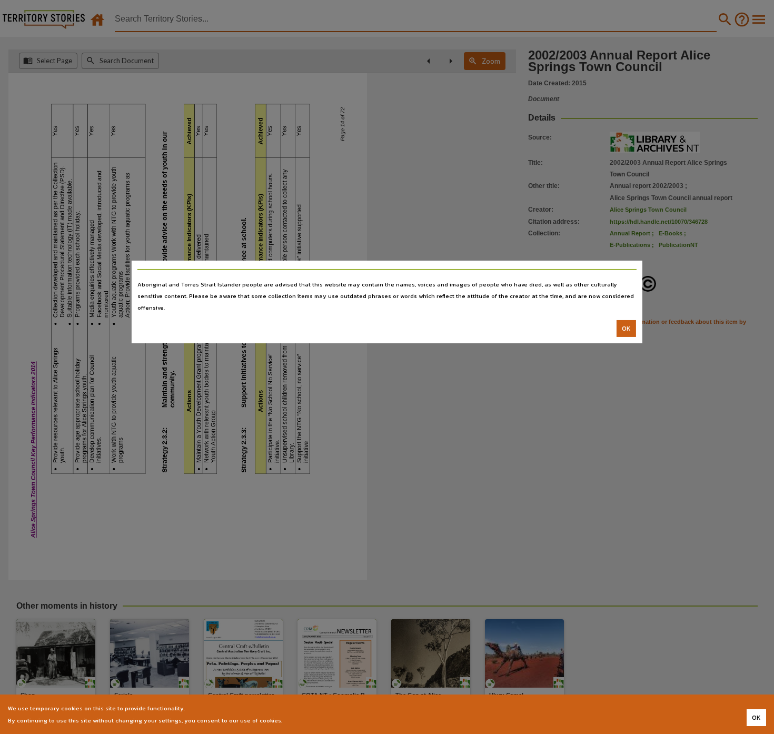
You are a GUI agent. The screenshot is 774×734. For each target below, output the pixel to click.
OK (626, 328)
